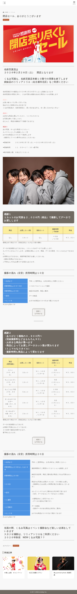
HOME (6, 12)
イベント (13, 12)
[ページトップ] (73, 590)
